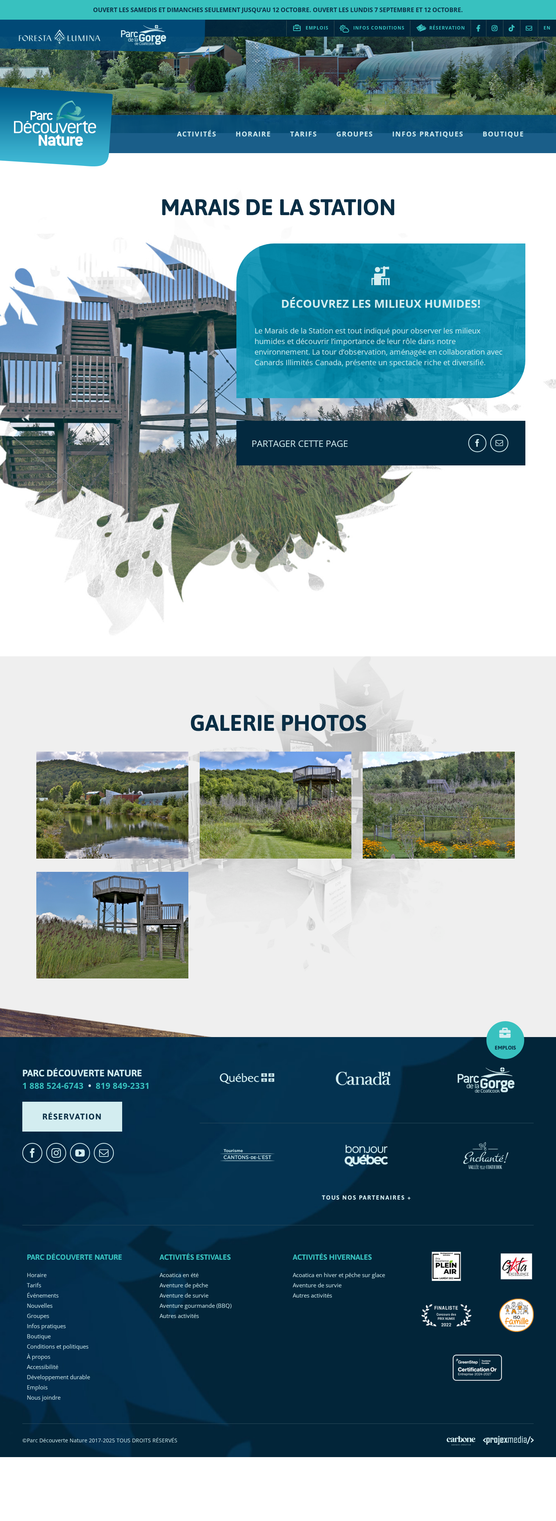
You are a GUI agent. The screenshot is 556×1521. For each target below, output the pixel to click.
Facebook (478, 28)
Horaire (37, 1275)
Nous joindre (529, 28)
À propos (38, 1356)
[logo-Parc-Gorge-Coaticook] (486, 1071)
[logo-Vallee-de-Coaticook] (485, 1146)
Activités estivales (195, 1257)
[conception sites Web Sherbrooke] (508, 1439)
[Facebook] (477, 443)
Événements (43, 1295)
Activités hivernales (332, 1257)
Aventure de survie (184, 1295)
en (547, 28)
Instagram (494, 28)
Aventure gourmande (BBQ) (195, 1305)
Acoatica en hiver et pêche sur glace (339, 1275)
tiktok (511, 28)
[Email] (499, 443)
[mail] (104, 1153)
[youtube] (80, 1153)
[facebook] (32, 1153)
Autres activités (179, 1315)
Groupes (38, 1315)
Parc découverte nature (74, 1257)
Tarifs (34, 1285)
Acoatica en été (179, 1275)
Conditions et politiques (58, 1346)
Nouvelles (40, 1305)
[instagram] (56, 1153)
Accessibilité (42, 1367)
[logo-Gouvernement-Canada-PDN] (363, 1071)
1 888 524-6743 (53, 1085)
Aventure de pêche (184, 1285)
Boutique (39, 1336)
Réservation (447, 28)
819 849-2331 (123, 1085)
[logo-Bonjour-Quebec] (367, 1146)
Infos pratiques (46, 1326)
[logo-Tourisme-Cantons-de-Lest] (247, 1146)
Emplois (317, 28)
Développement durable (58, 1377)
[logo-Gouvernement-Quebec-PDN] (247, 1071)
